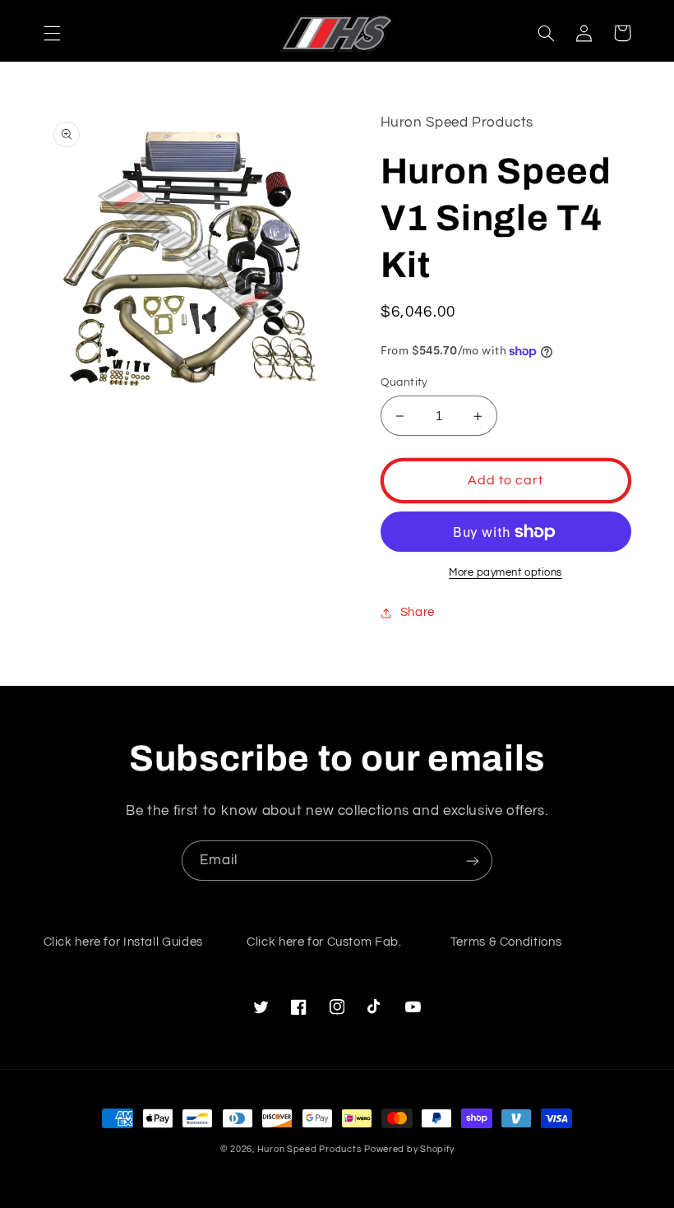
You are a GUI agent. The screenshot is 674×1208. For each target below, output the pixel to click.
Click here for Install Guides (123, 942)
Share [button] (417, 612)
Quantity (404, 382)
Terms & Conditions (505, 942)
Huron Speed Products (309, 1149)
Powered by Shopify (409, 1149)
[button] (52, 33)
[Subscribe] (473, 860)
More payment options (505, 572)
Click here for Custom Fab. (324, 942)
